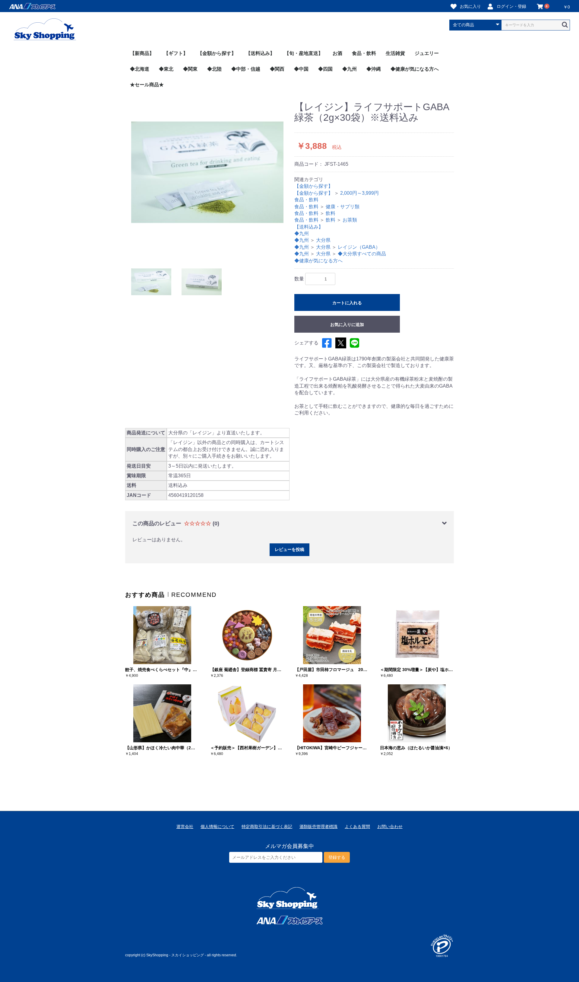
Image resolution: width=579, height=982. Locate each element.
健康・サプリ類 (342, 206)
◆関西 (277, 69)
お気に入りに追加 (347, 324)
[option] (207, 178)
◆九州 (349, 69)
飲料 (330, 213)
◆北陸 (214, 69)
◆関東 (190, 69)
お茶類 (350, 219)
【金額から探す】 (217, 53)
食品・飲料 (364, 53)
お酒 (337, 53)
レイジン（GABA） (359, 247)
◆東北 (166, 69)
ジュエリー (427, 53)
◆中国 (301, 69)
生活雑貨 (395, 53)
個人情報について (217, 826)
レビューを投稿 (289, 549)
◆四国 (325, 69)
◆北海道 (139, 69)
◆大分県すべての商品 (362, 253)
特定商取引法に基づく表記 (267, 826)
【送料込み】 (260, 53)
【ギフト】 (176, 53)
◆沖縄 (373, 69)
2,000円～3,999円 (359, 193)
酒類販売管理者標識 (318, 826)
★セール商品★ (147, 84)
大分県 (323, 240)
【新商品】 (142, 53)
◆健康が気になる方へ (415, 69)
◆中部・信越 (245, 69)
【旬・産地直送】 (303, 53)
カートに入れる (347, 302)
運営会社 (184, 826)
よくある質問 (357, 826)
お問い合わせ (390, 826)
